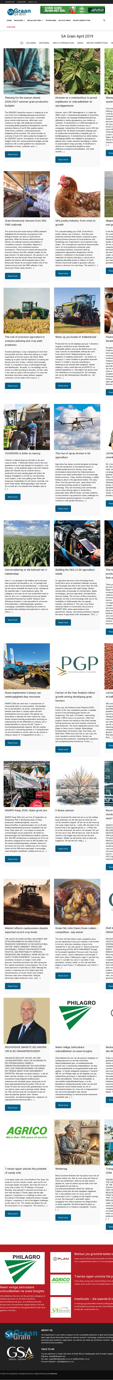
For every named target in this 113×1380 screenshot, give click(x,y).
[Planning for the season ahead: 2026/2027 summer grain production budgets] (27, 71)
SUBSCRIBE (21, 2)
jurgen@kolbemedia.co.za (59, 1359)
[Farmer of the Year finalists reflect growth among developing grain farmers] (77, 666)
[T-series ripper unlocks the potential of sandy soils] (27, 1142)
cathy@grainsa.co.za (65, 1362)
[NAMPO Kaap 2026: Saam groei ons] (27, 784)
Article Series (65, 20)
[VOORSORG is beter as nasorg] (27, 427)
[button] (104, 20)
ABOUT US (32, 2)
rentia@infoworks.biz (57, 1356)
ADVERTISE (10, 2)
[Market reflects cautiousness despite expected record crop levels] (27, 902)
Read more (13, 154)
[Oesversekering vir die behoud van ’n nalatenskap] (27, 543)
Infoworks (53, 1374)
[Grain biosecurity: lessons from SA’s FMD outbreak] (27, 194)
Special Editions (34, 20)
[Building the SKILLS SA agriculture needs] (77, 543)
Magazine (18, 20)
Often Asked (50, 20)
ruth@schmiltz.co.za (81, 1359)
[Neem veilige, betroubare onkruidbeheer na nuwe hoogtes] (77, 1021)
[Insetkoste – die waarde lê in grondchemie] (60, 1307)
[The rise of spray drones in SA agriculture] (77, 427)
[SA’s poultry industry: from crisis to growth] (77, 194)
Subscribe (11, 27)
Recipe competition (81, 20)
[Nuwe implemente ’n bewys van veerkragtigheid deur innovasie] (27, 666)
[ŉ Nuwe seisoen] (77, 784)
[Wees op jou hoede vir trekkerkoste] (77, 311)
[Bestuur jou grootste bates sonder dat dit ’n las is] (60, 1262)
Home (9, 20)
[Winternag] (77, 1142)
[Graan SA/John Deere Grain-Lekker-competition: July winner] (77, 902)
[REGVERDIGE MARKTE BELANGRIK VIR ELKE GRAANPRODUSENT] (27, 1021)
